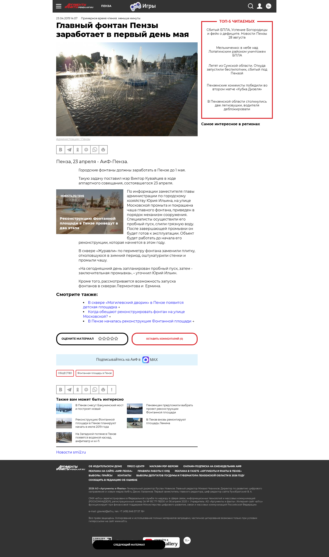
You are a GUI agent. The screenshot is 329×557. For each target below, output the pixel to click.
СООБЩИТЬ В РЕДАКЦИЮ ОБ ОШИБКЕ (113, 480)
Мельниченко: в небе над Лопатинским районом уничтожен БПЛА (237, 51)
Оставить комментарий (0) (164, 338)
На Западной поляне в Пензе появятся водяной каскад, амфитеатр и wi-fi (95, 437)
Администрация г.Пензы (73, 139)
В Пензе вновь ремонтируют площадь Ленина (166, 421)
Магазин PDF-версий (164, 466)
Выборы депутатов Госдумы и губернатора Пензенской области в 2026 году (190, 475)
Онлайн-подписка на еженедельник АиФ (212, 466)
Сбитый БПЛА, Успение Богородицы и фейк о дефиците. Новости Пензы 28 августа (237, 33)
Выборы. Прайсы (100, 475)
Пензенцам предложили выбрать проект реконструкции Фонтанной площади (169, 409)
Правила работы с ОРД (154, 471)
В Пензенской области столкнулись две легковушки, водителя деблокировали (237, 105)
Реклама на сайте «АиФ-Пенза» (110, 471)
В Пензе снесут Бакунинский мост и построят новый (99, 407)
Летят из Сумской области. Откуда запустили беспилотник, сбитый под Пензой (237, 69)
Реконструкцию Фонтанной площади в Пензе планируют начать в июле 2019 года (95, 423)
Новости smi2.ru (71, 452)
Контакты (124, 475)
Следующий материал (129, 544)
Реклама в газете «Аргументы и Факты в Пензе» (208, 471)
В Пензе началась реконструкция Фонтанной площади (139, 321)
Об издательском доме (105, 466)
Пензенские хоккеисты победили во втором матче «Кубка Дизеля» (237, 87)
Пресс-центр (135, 466)
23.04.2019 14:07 (66, 18)
